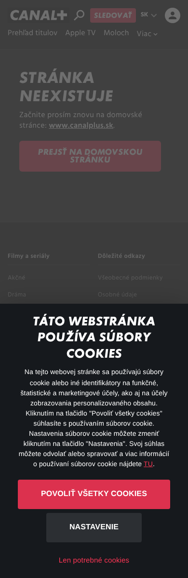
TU (148, 464)
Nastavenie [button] (94, 527)
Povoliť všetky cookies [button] (94, 494)
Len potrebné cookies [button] (94, 560)
